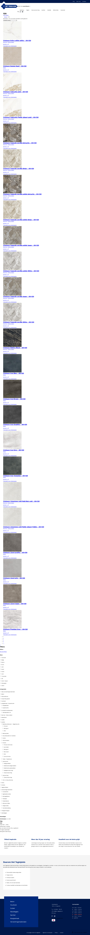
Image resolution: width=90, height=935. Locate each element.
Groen (2, 671)
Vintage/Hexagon (5, 810)
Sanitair (43, 10)
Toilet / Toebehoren (7, 759)
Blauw (2, 662)
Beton (2, 694)
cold (2, 667)
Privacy (56, 932)
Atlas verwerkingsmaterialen (8, 691)
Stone (2, 782)
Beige (2, 660)
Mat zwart (6, 751)
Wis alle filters (3, 651)
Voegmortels (6, 805)
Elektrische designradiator (10, 765)
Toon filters (6, 15)
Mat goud (6, 728)
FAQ (74, 1)
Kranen (4, 742)
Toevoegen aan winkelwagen (10, 46)
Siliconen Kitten (6, 803)
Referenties (55, 10)
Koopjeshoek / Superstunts (7, 703)
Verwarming (5, 775)
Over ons (78, 1)
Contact (84, 1)
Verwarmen (5, 761)
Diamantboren (4, 696)
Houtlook (3, 701)
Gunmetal (6, 747)
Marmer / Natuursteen (6, 715)
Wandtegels (4, 813)
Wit (2, 678)
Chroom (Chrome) (8, 744)
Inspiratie (63, 10)
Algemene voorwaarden (47, 932)
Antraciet (3, 657)
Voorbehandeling (7, 808)
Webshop (22, 10)
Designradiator (7, 763)
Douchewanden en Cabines (9, 735)
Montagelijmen (6, 796)
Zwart (2, 685)
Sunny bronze (7, 756)
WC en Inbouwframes (8, 780)
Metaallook (4, 717)
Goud (2, 669)
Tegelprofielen (4, 787)
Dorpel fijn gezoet (5, 698)
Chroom (6, 726)
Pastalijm (5, 798)
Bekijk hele (23, 6)
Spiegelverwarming (8, 770)
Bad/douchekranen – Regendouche (11, 724)
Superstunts (6, 707)
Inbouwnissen (6, 740)
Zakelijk (49, 10)
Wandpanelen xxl (7, 712)
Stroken (3, 785)
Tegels (27, 10)
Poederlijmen (6, 801)
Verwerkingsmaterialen (6, 789)
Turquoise (3, 676)
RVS (5, 730)
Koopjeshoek (6, 705)
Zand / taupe (4, 680)
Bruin (2, 664)
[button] (79, 932)
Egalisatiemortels (7, 794)
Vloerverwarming (35, 10)
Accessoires (5, 791)
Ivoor (2, 674)
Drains (4, 738)
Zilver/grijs (3, 683)
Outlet (2, 719)
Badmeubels (6, 733)
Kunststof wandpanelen (7, 710)
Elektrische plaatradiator (10, 768)
